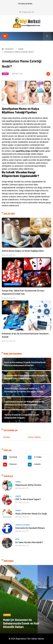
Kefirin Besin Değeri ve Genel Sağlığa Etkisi (23, 250)
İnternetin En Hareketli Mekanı (30, 527)
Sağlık (20, 49)
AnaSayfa (9, 49)
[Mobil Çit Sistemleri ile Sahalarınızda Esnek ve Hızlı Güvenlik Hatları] (26, 599)
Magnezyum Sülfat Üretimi (28, 484)
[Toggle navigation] (5, 36)
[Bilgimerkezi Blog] (26, 23)
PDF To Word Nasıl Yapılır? (28, 499)
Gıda (6, 244)
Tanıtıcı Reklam (34, 437)
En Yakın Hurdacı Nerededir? (29, 542)
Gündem (6, 437)
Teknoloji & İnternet (12, 284)
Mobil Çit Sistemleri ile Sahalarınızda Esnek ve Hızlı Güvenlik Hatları (21, 623)
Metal (17, 539)
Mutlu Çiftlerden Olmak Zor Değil (31, 513)
